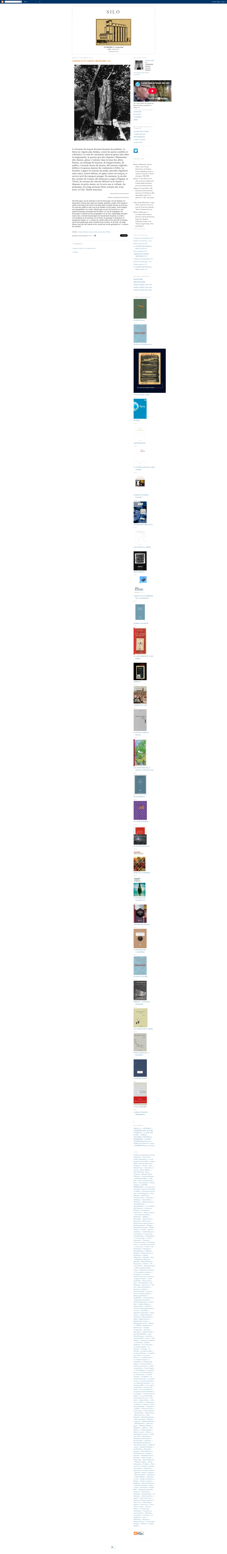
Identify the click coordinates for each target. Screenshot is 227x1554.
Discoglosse (137, 1264)
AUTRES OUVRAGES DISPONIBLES (141, 1113)
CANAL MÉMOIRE (140, 1107)
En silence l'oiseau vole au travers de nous (143, 1275)
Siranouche (145, 1492)
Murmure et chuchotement (142, 1438)
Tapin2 (136, 1498)
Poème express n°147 (140, 264)
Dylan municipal (149, 1266)
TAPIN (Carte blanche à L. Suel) (144, 1143)
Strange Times (146, 1494)
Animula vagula (139, 1197)
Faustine (149, 1291)
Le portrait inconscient (143, 1377)
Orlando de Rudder (146, 1447)
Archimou (137, 1202)
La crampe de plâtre (140, 1347)
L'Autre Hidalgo (140, 1370)
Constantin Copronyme (147, 1244)
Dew (152, 1257)
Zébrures (144, 1524)
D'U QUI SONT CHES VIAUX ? (143, 525)
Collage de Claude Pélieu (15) (143, 259)
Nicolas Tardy (138, 1440)
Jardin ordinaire (84, 232)
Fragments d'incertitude (141, 1300)
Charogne (146, 1240)
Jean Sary (149, 1336)
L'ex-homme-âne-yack (141, 1398)
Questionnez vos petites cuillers (144, 1470)
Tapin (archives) (147, 1496)
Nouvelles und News (140, 1445)
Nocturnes (148, 1440)
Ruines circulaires (146, 1481)
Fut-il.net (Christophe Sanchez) (144, 1308)
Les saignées (138, 1394)
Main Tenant (149, 1413)
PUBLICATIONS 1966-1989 (143, 285)
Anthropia (137, 1200)
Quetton (137, 1472)
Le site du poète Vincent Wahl (143, 1160)
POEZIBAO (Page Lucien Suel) (145, 1145)
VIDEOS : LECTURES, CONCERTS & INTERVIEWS (143, 1137)
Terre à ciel (137, 1502)
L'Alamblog (137, 1362)
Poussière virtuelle (148, 1466)
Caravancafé (138, 1234)
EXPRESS (137, 682)
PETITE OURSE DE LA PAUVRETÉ (141, 1054)
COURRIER (137, 117)
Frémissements (138, 1306)
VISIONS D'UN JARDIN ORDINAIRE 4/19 (141, 255)
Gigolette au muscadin (141, 1313)
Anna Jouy (149, 1197)
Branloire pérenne (139, 1225)
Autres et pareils (149, 1212)
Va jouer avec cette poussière (143, 1512)
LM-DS (136, 1408)
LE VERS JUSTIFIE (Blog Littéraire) (142, 1140)
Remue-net (151, 1474)
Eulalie (144, 1289)
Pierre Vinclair (146, 1457)
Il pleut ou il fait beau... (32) (142, 241)
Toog (151, 1504)
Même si (145, 1428)
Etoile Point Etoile (144, 1287)
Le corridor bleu (139, 1374)
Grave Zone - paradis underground (142, 1158)
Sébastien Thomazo (141, 1485)
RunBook (137, 1483)
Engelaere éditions (140, 1278)
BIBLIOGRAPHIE (139, 282)
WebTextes (137, 1519)
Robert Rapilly (140, 1477)
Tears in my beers (145, 1498)
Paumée (149, 1453)
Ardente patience (147, 1202)
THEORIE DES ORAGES (142, 924)
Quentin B (147, 1468)
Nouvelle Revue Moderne (142, 1443)
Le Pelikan (145, 1376)
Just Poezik (139, 1342)
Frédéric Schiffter (144, 1304)
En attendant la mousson (143, 1272)
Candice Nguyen (147, 1232)
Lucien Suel (102, 232)
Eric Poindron (143, 1283)
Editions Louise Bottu (147, 1270)
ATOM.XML (138, 112)
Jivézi (147, 1338)
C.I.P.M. (143, 1229)
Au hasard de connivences (142, 1211)
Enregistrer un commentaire (84, 248)
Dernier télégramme (141, 1256)
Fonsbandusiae (148, 1298)
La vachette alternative (141, 1359)
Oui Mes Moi (138, 1449)
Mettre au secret (139, 1432)
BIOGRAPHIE (138, 279)
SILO (113, 12)
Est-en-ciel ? (146, 1285)
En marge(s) (137, 1274)
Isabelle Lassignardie (141, 1328)
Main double (139, 1413)
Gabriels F (148, 1306)
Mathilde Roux (140, 1423)
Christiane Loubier (140, 1242)
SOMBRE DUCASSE (140, 705)
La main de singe (146, 1351)
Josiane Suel (93, 232)
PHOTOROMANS (139, 137)
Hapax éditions (147, 1317)
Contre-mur (139, 1246)
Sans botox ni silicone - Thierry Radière (144, 1169)
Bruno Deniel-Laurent (141, 1227)
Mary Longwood (139, 1419)
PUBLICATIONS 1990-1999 (143, 287)
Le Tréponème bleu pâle (142, 1383)
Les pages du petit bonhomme (143, 1391)
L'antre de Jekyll (146, 1364)
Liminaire (137, 1404)
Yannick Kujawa (139, 1521)
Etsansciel (137, 1289)
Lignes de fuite (144, 1400)
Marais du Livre (139, 1415)
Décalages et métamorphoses (142, 1250)
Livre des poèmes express (142, 394)
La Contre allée (147, 1345)
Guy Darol (137, 1317)
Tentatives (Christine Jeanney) (143, 1500)
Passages (136, 1451)
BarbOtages (137, 1217)
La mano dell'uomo (140, 1353)
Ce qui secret (148, 1234)
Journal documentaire (148, 1340)
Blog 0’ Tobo (147, 1219)
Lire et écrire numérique (144, 1405)
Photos (108, 232)
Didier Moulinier (146, 1261)
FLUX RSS (137, 114)
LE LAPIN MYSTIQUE (141, 821)
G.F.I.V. (136, 1310)
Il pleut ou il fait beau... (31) (142, 261)
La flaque (144, 1349)
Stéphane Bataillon (141, 1178)
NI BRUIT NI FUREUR (141, 623)
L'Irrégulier (150, 1406)
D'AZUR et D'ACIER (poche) (143, 344)
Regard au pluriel (140, 1474)
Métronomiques (147, 1430)
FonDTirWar (138, 1298)
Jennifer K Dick (139, 1338)
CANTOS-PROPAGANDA (141, 1186)
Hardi (135, 1319)
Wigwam (146, 1519)
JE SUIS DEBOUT (139, 796)
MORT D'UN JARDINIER (142, 873)
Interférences (147, 1325)
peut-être (136, 1455)
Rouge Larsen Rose (147, 1479)
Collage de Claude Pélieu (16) (143, 238)
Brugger (150, 1225)
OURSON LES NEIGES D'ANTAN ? (141, 496)
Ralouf (144, 1472)
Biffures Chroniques (141, 1218)
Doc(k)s (145, 1264)
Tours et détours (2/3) (140, 251)
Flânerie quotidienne (140, 1295)
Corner (147, 1246)
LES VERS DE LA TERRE (142, 547)
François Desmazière (140, 1302)
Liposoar (145, 1404)
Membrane (137, 1428)
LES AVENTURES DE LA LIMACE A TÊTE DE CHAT (143, 769)
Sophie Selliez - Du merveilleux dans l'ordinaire (144, 1163)
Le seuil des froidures (146, 1381)
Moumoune (146, 1436)
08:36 (90, 236)
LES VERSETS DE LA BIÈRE (143, 1029)
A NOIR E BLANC (140, 134)
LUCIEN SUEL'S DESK (141, 131)
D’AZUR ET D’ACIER (140, 976)
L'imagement (149, 1402)
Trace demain (143, 1183)
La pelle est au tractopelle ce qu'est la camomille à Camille (144, 1189)
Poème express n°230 (140, 243)
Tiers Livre (144, 1504)
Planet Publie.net (148, 1460)
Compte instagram (139, 139)
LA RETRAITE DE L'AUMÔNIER (140, 951)
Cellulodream (149, 1236)
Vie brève (146, 1515)
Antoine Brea (146, 1200)
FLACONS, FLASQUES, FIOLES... (141, 733)
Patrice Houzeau (146, 1451)
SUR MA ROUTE (139, 572)
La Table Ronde (146, 1357)
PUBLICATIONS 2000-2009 (143, 290)
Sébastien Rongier (148, 1483)
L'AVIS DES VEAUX (140, 1078)
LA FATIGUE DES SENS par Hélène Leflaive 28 (143, 247)
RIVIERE (137, 420)
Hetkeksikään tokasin (141, 1321)
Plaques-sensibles (140, 1462)
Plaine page (137, 1460)
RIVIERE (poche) (139, 320)
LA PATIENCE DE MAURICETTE (139, 899)
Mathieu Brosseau (148, 1421)
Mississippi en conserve (141, 1434)
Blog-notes (137, 1221)
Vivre (144, 1517)
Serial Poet (143, 1487)
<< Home (75, 252)
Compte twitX (138, 142)
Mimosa (148, 1432)
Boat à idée (146, 1221)
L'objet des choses (147, 1408)
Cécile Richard (138, 1236)
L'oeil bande (138, 1411)
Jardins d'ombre (148, 1332)
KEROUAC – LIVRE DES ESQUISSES (142, 1003)
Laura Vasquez (149, 1368)
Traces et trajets (138, 1506)
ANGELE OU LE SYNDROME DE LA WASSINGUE (143, 597)
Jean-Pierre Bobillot (140, 1334)
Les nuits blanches (146, 1389)
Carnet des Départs (148, 1176)
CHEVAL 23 (138, 1128)
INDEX (136, 120)
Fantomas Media (139, 1291)
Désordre (146, 1257)
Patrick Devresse (139, 1453)
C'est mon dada (140, 1238)
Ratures (151, 1472)
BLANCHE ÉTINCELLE (141, 846)
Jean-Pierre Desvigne (143, 1335)
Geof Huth (144, 1310)
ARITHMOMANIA (140, 443)
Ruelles (136, 1481)
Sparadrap (137, 1494)
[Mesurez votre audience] (113, 1548)
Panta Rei (147, 1449)
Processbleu (138, 1468)
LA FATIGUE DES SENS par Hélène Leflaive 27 (143, 268)
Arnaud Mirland (139, 1204)
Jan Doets (147, 1330)
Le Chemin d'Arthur (145, 1372)
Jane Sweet (137, 1332)
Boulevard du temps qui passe (143, 1223)
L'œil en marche (149, 1411)
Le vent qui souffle (146, 1396)
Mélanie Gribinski (145, 1425)
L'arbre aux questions (140, 1366)
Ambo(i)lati (145, 1195)
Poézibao (146, 1464)
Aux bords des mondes (142, 1215)
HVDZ (139, 1325)
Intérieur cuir (138, 1327)
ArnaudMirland (139, 1206)
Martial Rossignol (147, 1417)
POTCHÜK (147, 1128)
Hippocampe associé (140, 1323)
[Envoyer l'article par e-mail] (94, 236)
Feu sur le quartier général (142, 1293)
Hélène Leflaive (144, 1319)
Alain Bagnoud (143, 1193)
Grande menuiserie (146, 1315)
